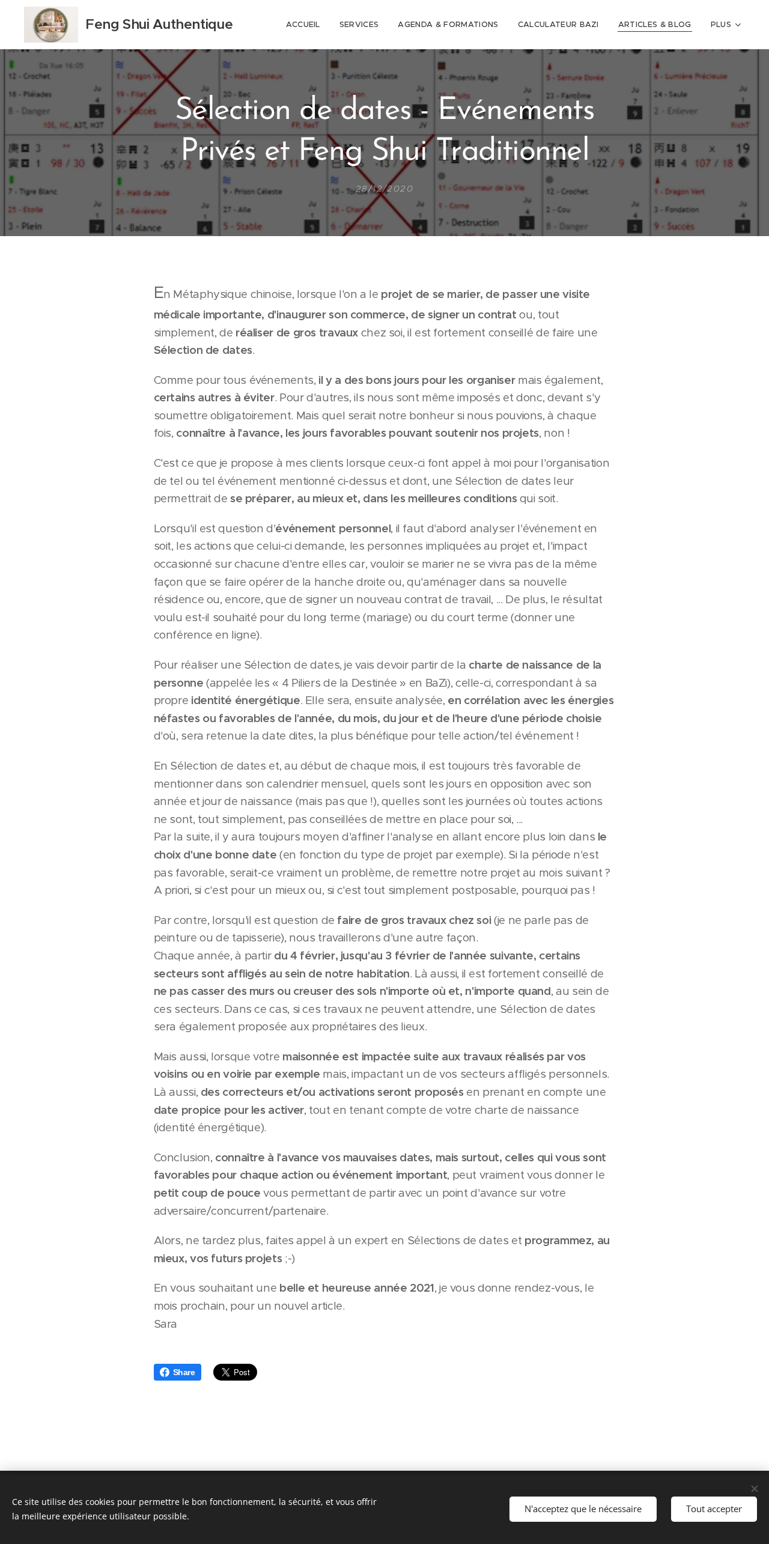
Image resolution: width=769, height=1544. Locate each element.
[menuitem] (306, 25)
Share (184, 1372)
